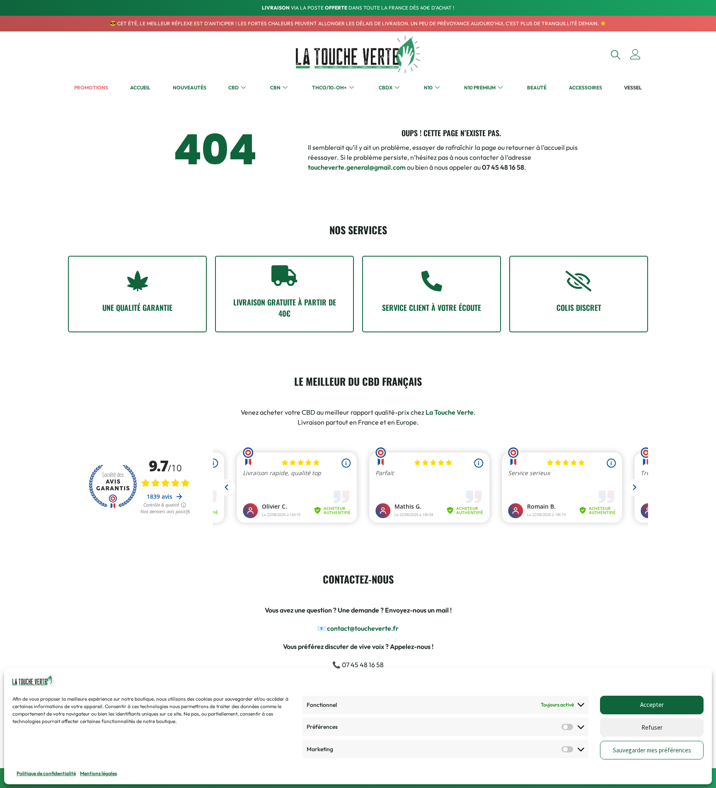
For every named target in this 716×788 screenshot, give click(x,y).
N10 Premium (480, 87)
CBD (233, 87)
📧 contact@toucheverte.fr (358, 628)
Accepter (652, 705)
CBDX (385, 87)
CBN (275, 87)
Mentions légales (98, 773)
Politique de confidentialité (46, 773)
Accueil (140, 87)
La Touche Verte (450, 412)
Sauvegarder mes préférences (652, 750)
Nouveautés (189, 87)
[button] (615, 54)
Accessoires (585, 87)
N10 (428, 87)
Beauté (537, 87)
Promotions (91, 87)
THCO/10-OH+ (329, 87)
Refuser (652, 727)
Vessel (633, 87)
